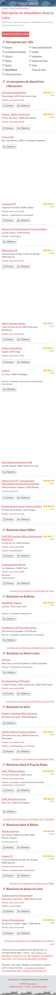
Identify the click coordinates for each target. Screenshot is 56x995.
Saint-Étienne (11, 70)
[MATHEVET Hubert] (28, 608)
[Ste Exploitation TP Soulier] (28, 684)
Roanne (8, 65)
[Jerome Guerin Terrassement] (28, 900)
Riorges (8, 61)
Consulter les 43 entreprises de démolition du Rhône (31, 883)
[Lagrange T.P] (28, 209)
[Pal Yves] (28, 663)
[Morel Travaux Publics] (28, 328)
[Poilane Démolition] (28, 352)
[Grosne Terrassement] (28, 923)
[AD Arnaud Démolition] (28, 96)
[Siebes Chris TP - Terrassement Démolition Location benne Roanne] (28, 486)
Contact (27, 986)
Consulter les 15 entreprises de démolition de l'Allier (32, 591)
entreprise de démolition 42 (34, 971)
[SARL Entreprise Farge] (28, 802)
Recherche (52, 3)
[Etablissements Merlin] (28, 571)
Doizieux (8, 47)
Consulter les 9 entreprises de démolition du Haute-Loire (30, 701)
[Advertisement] (28, 428)
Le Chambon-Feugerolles (15, 52)
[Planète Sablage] (28, 836)
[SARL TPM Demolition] (28, 778)
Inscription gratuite (39, 986)
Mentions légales (16, 986)
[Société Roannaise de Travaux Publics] (28, 510)
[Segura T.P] (28, 863)
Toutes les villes (39, 70)
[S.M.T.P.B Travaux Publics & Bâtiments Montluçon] (28, 543)
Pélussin (8, 56)
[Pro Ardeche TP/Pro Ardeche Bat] (28, 631)
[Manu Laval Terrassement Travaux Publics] (28, 232)
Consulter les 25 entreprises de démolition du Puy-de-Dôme (28, 819)
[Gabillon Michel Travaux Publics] (28, 738)
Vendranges (37, 56)
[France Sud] (28, 139)
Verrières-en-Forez (40, 61)
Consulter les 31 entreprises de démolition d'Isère (33, 759)
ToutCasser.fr (31, 984)
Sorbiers (35, 52)
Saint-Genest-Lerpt (13, 74)
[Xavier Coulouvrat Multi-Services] (28, 715)
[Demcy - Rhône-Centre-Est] (28, 118)
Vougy (34, 65)
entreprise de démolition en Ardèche (31, 959)
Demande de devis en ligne (15, 34)
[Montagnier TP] (28, 255)
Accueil (3, 3)
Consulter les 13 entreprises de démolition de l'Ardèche (30, 648)
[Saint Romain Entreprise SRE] (28, 464)
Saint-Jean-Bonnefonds (42, 47)
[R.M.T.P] (28, 377)
